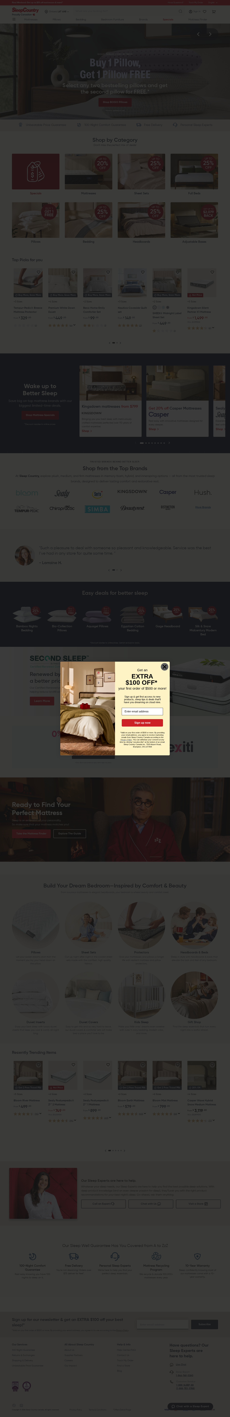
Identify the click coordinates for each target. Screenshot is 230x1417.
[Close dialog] (164, 667)
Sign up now (142, 722)
